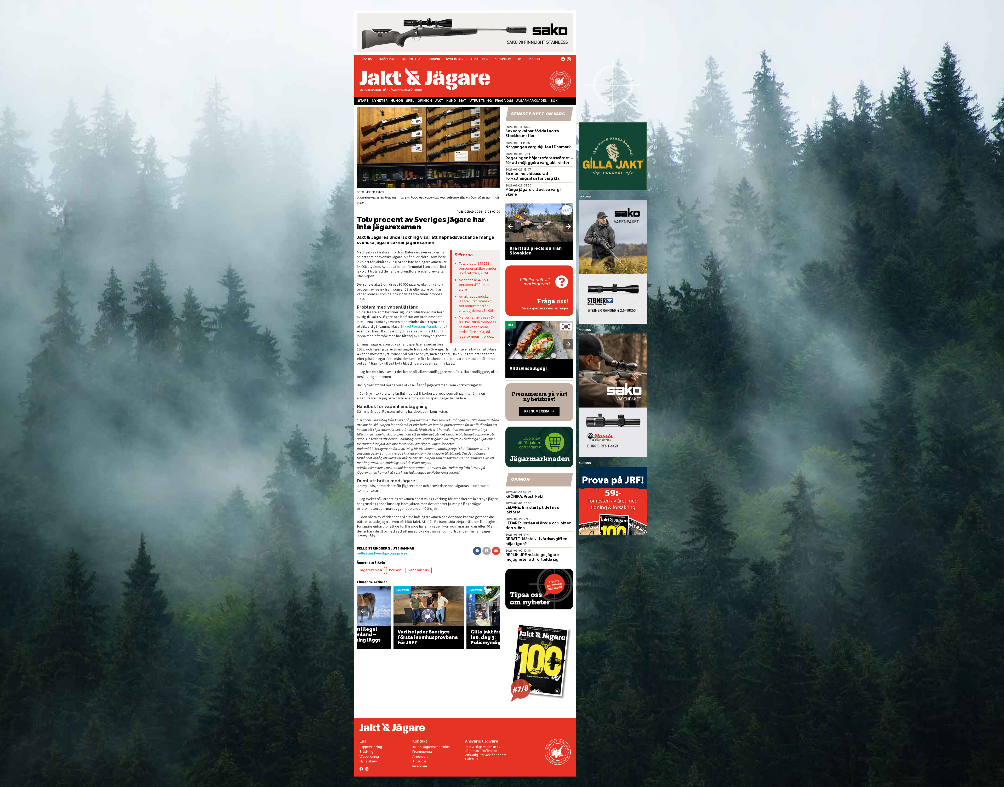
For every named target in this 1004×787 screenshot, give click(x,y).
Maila (496, 551)
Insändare (387, 59)
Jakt (439, 101)
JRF (520, 59)
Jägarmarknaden (531, 101)
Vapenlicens (418, 570)
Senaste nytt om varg (538, 113)
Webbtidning (369, 756)
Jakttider (535, 59)
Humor (397, 101)
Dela (477, 551)
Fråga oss (504, 101)
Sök (554, 101)
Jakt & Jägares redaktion (431, 747)
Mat (462, 101)
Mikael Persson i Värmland (421, 326)
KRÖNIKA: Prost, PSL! (524, 496)
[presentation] (363, 611)
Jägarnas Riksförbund (481, 751)
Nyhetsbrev (454, 59)
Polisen (395, 570)
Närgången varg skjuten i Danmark (538, 147)
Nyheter (379, 101)
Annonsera (503, 59)
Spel (410, 101)
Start (363, 101)
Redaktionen (479, 59)
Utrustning (480, 101)
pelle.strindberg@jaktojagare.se (382, 553)
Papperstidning (371, 747)
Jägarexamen (371, 570)
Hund (451, 101)
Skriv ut (486, 551)
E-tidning (433, 59)
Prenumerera (410, 59)
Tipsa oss (366, 59)
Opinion (425, 101)
